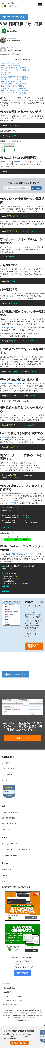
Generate (36, 188)
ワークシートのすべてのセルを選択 (28, 247)
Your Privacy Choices (13, 1000)
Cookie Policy (9, 992)
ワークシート (25, 116)
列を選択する (6, 74)
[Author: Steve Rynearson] (3, 40)
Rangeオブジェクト (20, 162)
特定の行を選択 (22, 271)
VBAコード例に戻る (15, 16)
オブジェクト (16, 496)
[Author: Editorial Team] (3, 31)
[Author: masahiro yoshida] (3, 50)
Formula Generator (11, 812)
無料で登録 (22, 972)
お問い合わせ (7, 774)
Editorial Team (12, 31)
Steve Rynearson (13, 40)
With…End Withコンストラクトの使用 (14, 93)
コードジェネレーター (10, 844)
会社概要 (5, 763)
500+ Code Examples (11, 855)
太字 (25, 500)
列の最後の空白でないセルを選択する (14, 77)
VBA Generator (8, 818)
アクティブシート (30, 118)
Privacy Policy (9, 988)
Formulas (6, 869)
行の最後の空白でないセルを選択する (14, 79)
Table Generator (9, 824)
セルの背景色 (13, 503)
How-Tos (6, 875)
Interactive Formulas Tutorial (16, 887)
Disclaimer (6, 984)
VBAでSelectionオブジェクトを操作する (15, 90)
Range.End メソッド (12, 327)
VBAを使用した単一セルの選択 (12, 63)
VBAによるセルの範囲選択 (10, 65)
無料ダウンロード (34, 646)
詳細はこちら (22, 738)
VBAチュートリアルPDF (24, 967)
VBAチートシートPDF (23, 964)
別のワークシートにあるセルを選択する (15, 88)
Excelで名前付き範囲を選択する (12, 86)
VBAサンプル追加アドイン (25, 961)
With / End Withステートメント (24, 554)
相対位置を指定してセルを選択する (13, 84)
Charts (5, 881)
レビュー (5, 780)
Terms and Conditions (13, 996)
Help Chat (6, 829)
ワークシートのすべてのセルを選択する (15, 70)
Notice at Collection (9, 1004)
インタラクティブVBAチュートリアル (16, 849)
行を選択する (6, 72)
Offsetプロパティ (7, 415)
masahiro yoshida (14, 50)
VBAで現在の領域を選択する (11, 81)
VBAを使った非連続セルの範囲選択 (13, 68)
